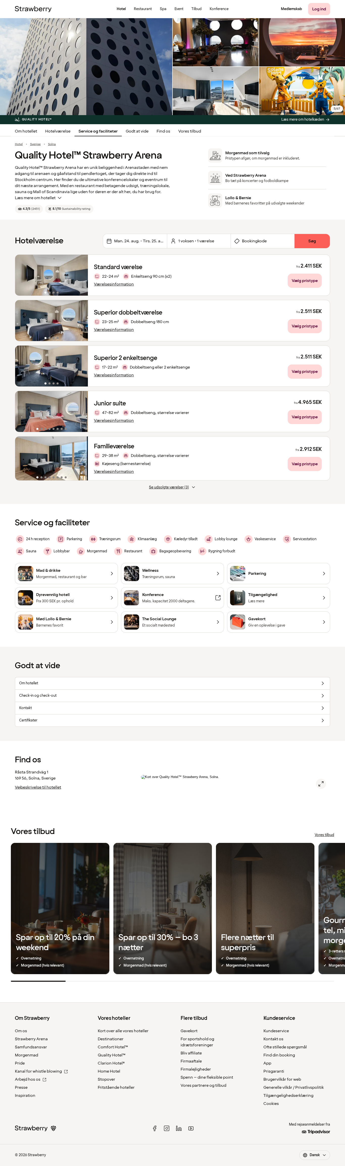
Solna (52, 144)
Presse (21, 1087)
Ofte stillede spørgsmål (285, 1047)
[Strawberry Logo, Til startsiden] (33, 9)
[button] (51, 275)
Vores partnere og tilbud (203, 1085)
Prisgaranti (273, 1071)
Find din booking (279, 1055)
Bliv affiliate (191, 1053)
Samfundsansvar (31, 1047)
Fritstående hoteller (116, 1087)
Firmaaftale (191, 1061)
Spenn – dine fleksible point (207, 1077)
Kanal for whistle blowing (38, 1071)
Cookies (271, 1103)
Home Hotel (109, 1071)
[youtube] (191, 1128)
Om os (21, 1031)
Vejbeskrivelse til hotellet (38, 787)
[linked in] (179, 1128)
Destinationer (111, 1039)
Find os (163, 131)
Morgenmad (26, 1055)
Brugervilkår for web (282, 1079)
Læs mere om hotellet (35, 198)
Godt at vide (137, 131)
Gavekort (189, 1031)
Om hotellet (26, 131)
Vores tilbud (189, 131)
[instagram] (167, 1128)
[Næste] (81, 275)
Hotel (19, 144)
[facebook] (155, 1128)
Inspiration (25, 1095)
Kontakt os (273, 1039)
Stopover (106, 1079)
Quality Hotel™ (112, 1055)
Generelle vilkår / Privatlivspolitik (293, 1087)
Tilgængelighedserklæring (288, 1095)
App (267, 1063)
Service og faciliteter (98, 131)
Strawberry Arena (31, 1039)
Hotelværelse (57, 131)
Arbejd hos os (27, 1079)
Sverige (35, 144)
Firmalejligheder (196, 1069)
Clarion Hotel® (111, 1063)
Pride (20, 1063)
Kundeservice (276, 1031)
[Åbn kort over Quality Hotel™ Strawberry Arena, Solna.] (321, 784)
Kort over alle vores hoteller (123, 1031)
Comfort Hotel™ (113, 1047)
